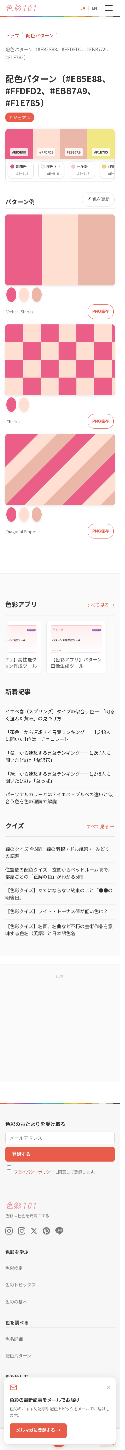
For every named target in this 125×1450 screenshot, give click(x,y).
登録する (21, 1154)
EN (94, 8)
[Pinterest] (46, 1231)
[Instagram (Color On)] (9, 1231)
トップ (12, 35)
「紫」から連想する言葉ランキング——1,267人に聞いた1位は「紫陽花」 (58, 756)
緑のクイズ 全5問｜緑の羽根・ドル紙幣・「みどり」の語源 (59, 852)
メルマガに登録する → (38, 1430)
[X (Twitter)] (34, 1231)
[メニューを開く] (109, 8)
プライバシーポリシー (34, 1172)
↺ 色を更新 (98, 198)
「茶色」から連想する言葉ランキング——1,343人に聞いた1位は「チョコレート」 (58, 735)
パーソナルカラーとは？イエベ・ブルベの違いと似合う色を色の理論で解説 (59, 798)
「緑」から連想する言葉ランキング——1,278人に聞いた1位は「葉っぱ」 (58, 777)
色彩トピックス (20, 1284)
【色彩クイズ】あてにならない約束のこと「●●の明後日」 (59, 894)
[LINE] (59, 1231)
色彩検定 (14, 1268)
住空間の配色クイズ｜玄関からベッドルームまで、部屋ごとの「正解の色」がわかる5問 (58, 873)
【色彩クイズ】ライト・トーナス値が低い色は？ (56, 911)
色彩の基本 (16, 1301)
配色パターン (40, 35)
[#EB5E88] (11, 294)
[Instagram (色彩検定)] (21, 1231)
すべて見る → (100, 604)
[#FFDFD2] (24, 294)
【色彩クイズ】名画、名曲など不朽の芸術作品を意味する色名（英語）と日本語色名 (59, 929)
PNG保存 (100, 311)
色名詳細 (14, 1339)
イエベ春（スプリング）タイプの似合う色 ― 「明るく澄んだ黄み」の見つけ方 (60, 715)
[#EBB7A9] (37, 294)
